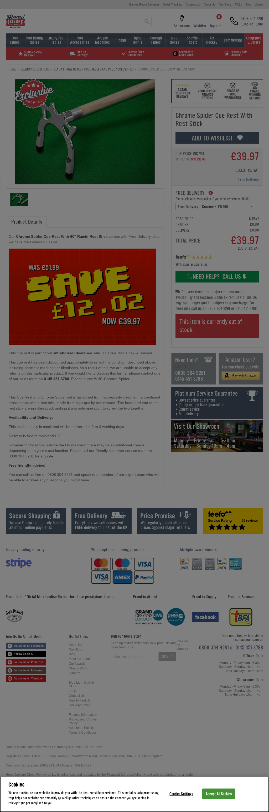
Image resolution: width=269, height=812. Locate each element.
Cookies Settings (181, 793)
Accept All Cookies (219, 793)
